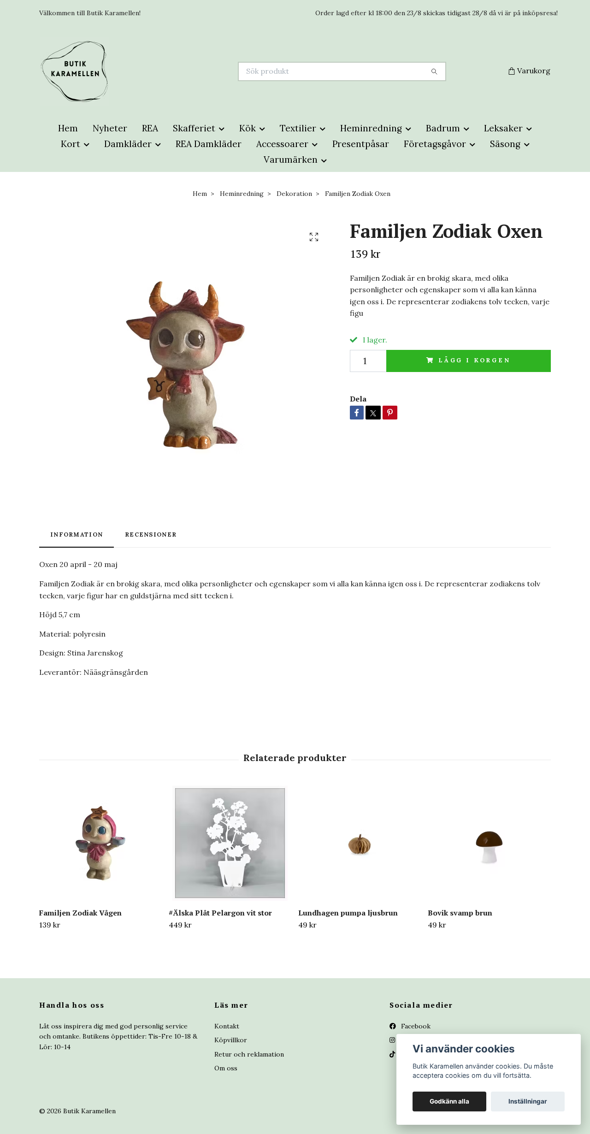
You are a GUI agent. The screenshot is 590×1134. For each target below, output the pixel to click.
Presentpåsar (360, 143)
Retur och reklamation (249, 1054)
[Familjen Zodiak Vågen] (100, 843)
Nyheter (110, 128)
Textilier (298, 128)
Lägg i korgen (474, 360)
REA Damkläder (209, 143)
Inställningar (527, 1101)
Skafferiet (194, 128)
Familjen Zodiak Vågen (80, 913)
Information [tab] (76, 534)
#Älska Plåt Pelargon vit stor (220, 913)
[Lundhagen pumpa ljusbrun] (359, 843)
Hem (68, 128)
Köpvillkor (230, 1040)
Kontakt (226, 1026)
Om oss (225, 1068)
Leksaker (503, 128)
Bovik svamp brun (460, 913)
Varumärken (291, 159)
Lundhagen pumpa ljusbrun (348, 913)
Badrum (443, 128)
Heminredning (371, 128)
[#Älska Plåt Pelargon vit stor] (230, 843)
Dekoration (294, 193)
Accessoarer (282, 143)
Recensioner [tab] (151, 534)
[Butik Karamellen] (167, 71)
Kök (247, 128)
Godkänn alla (449, 1101)
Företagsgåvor (435, 143)
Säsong (505, 143)
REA (150, 128)
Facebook (415, 1026)
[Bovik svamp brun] (489, 843)
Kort (70, 143)
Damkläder (128, 143)
